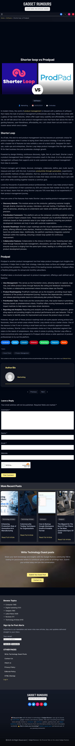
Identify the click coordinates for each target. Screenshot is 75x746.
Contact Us (37, 580)
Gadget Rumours (34, 740)
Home (2, 18)
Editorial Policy (67, 358)
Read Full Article (8, 538)
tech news (16, 719)
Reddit (64, 342)
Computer (9, 605)
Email (4, 443)
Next (43, 392)
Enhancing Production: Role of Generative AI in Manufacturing (8, 527)
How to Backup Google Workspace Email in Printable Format (46, 527)
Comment (5, 410)
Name (4, 433)
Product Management (22, 353)
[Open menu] (2, 14)
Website (4, 453)
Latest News (10, 614)
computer (30, 722)
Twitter (15, 342)
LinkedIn (24, 342)
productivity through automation (48, 171)
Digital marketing (11, 608)
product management (32, 111)
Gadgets (61, 519)
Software (9, 18)
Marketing (24, 105)
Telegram (55, 342)
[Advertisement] (37, 38)
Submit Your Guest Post (37, 575)
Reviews (8, 617)
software (39, 722)
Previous (33, 392)
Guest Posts (7, 353)
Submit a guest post (45, 726)
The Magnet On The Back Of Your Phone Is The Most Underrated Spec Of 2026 (65, 528)
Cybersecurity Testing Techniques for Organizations (27, 526)
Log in (5, 679)
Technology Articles (9, 519)
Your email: (7, 636)
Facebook (5, 342)
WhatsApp (44, 342)
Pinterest (34, 342)
